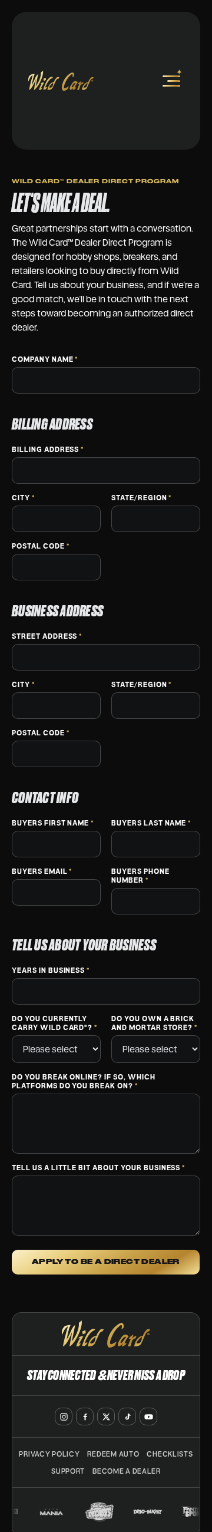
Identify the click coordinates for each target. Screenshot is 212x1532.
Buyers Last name (151, 822)
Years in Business (51, 970)
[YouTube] (148, 1416)
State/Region (141, 497)
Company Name (45, 359)
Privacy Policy (49, 1454)
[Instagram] (63, 1416)
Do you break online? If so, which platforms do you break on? (83, 1081)
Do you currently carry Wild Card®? (54, 1023)
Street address (47, 636)
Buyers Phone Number (140, 875)
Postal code (40, 546)
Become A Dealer (126, 1471)
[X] (106, 1416)
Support (68, 1471)
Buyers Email (42, 871)
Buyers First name (53, 822)
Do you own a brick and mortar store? (154, 1023)
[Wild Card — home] (61, 81)
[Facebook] (85, 1416)
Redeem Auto (113, 1454)
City (23, 497)
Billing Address (48, 449)
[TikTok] (127, 1416)
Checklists (170, 1454)
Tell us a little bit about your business (98, 1167)
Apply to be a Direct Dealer (106, 1262)
